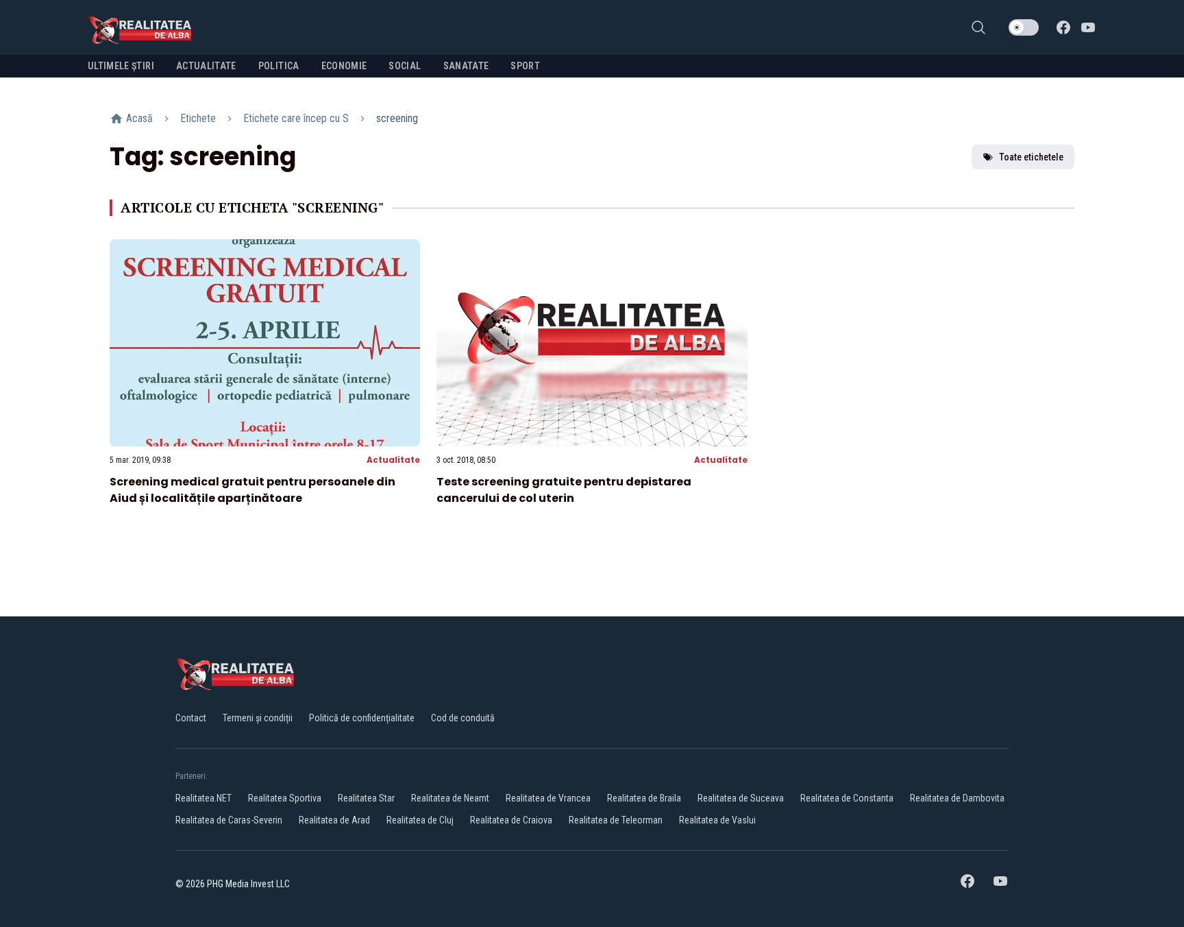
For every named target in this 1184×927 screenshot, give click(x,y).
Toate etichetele (1031, 157)
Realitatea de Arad (334, 820)
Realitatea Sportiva (284, 798)
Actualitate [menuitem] (206, 65)
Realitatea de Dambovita (957, 798)
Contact (190, 717)
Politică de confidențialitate (362, 717)
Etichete (198, 118)
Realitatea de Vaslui (717, 820)
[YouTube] (1088, 27)
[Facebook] (1063, 27)
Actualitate (393, 460)
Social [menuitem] (404, 65)
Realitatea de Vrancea (548, 798)
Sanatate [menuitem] (466, 65)
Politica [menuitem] (278, 65)
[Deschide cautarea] (978, 27)
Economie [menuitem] (344, 65)
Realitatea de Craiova (511, 820)
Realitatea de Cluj (420, 820)
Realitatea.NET (203, 798)
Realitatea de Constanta (846, 798)
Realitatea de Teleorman (616, 820)
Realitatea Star (366, 798)
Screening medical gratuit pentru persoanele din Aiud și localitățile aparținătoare (252, 490)
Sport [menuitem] (525, 65)
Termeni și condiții (258, 717)
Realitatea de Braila (644, 798)
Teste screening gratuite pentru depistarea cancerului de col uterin (563, 490)
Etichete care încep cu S (296, 118)
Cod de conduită (463, 717)
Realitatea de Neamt (450, 798)
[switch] (1024, 27)
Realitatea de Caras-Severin (228, 820)
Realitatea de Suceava (741, 798)
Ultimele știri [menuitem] (121, 65)
